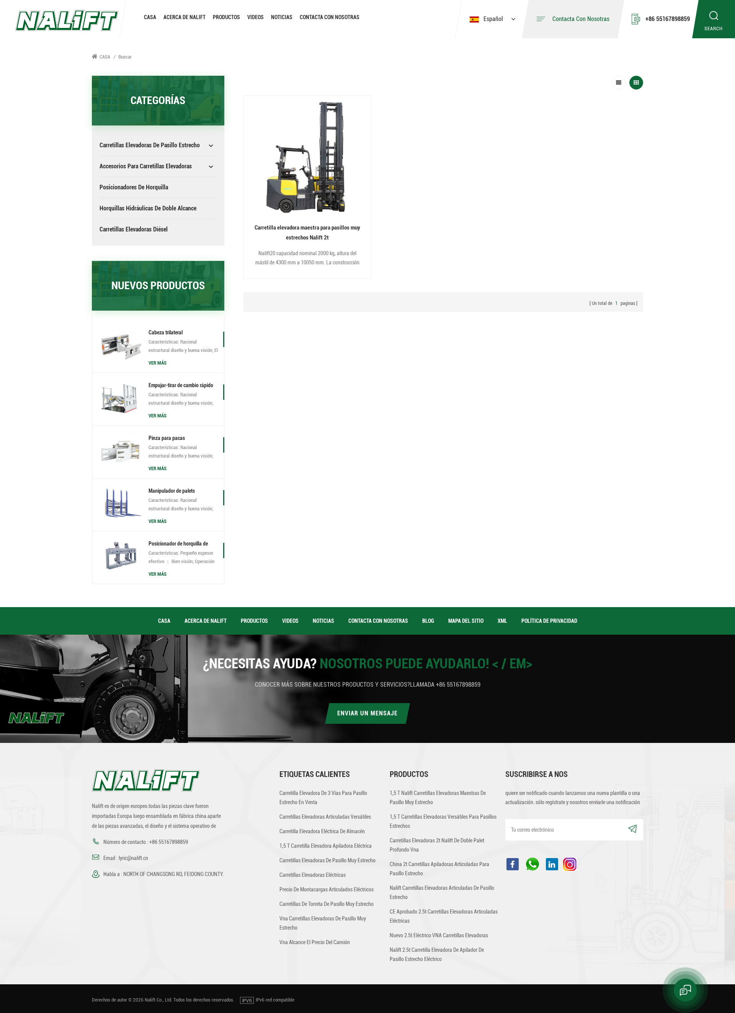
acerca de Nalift (184, 17)
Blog (428, 621)
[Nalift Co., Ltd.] (66, 20)
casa (164, 621)
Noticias (281, 17)
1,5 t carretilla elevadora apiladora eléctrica (325, 846)
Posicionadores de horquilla (134, 187)
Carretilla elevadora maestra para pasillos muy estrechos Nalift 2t (307, 232)
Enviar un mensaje (367, 713)
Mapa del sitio (465, 621)
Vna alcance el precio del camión (314, 942)
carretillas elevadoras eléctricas (312, 875)
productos (254, 621)
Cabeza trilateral (166, 332)
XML (502, 621)
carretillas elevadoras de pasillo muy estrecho (327, 860)
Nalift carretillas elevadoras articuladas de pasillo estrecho (442, 892)
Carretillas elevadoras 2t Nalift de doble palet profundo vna (437, 845)
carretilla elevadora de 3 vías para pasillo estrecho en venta (323, 797)
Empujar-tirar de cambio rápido (181, 385)
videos (255, 17)
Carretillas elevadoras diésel (134, 229)
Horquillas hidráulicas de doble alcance (148, 208)
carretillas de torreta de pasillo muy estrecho (326, 904)
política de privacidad (549, 621)
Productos (226, 17)
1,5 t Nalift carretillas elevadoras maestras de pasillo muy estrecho (438, 797)
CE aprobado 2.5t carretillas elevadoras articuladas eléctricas (444, 916)
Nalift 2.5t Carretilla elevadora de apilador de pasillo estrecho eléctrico (437, 954)
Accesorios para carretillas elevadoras (146, 166)
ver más (158, 363)
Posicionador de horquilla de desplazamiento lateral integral (180, 544)
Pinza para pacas (167, 438)
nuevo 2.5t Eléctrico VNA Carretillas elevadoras (439, 935)
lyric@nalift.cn (133, 858)
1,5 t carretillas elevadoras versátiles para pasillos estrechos (443, 821)
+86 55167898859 (667, 19)
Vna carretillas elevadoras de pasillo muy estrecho (322, 923)
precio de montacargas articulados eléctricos (326, 889)
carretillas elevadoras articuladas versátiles (325, 817)
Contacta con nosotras (329, 17)
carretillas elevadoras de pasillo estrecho (150, 145)
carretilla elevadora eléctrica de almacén (322, 831)
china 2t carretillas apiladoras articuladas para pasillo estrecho (439, 868)
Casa (150, 17)
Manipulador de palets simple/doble (172, 491)
